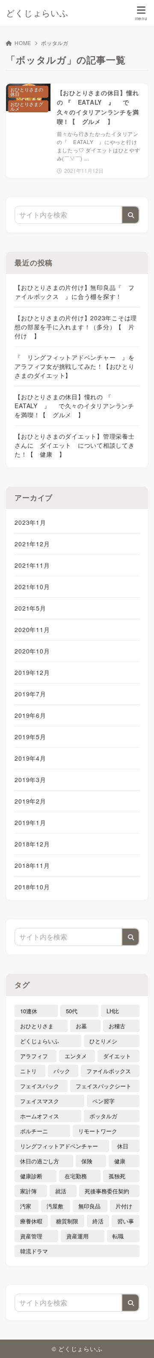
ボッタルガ (103, 1116)
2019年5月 (30, 736)
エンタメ (76, 1056)
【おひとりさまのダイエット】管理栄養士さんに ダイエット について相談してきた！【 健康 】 (74, 445)
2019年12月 (32, 672)
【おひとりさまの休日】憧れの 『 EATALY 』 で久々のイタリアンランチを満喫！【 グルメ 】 (74, 405)
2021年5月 (30, 608)
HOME (23, 42)
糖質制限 (67, 1221)
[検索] (130, 215)
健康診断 (31, 1176)
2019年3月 (30, 779)
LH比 (113, 1011)
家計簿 (28, 1191)
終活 (98, 1221)
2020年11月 (32, 629)
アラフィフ (34, 1056)
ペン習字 (103, 1101)
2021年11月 (32, 565)
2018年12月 (32, 844)
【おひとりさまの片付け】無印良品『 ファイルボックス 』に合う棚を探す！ (74, 292)
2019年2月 (30, 801)
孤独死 (117, 1176)
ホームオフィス (39, 1116)
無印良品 (89, 1206)
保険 (86, 1161)
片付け (124, 1206)
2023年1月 (30, 522)
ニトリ (28, 1071)
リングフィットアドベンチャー (59, 1146)
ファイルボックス (108, 1071)
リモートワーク (97, 1131)
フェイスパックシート (103, 1086)
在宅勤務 (76, 1176)
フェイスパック (39, 1086)
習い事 (125, 1221)
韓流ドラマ (34, 1251)
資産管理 (31, 1236)
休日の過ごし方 (39, 1161)
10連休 (28, 1011)
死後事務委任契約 (107, 1191)
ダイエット (117, 1056)
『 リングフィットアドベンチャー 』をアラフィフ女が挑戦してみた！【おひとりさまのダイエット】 (74, 366)
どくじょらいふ (37, 13)
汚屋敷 (55, 1206)
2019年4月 (30, 758)
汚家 (25, 1206)
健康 (119, 1161)
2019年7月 (30, 694)
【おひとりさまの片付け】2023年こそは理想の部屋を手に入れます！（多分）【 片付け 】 (76, 326)
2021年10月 (32, 586)
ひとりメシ (103, 1041)
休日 (122, 1146)
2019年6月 (30, 715)
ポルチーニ (34, 1131)
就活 (60, 1191)
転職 (118, 1236)
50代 (71, 1011)
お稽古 (117, 1026)
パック (61, 1071)
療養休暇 (31, 1221)
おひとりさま (36, 1026)
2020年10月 (32, 651)
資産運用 (77, 1236)
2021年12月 (32, 543)
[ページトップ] (136, 1340)
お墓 (81, 1026)
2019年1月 (30, 822)
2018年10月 (32, 886)
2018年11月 (32, 865)
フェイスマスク (39, 1101)
